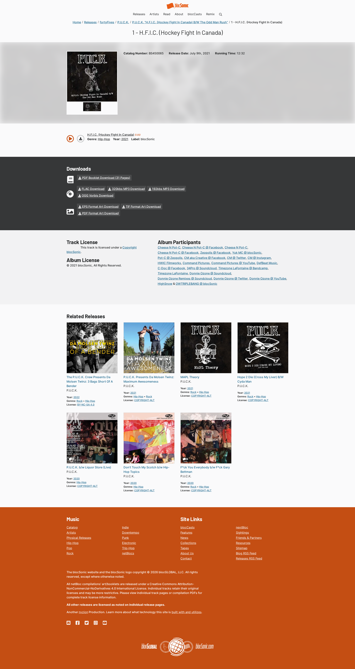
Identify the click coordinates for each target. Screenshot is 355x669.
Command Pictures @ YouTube (233, 263)
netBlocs (128, 553)
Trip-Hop (128, 548)
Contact (186, 558)
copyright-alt (144, 400)
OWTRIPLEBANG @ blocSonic (196, 283)
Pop (69, 548)
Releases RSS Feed (249, 558)
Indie (125, 527)
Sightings (242, 532)
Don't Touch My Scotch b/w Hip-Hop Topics (146, 469)
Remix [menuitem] (210, 14)
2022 (76, 397)
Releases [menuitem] (139, 14)
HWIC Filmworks (169, 263)
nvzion (83, 612)
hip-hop (104, 139)
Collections (188, 543)
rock (79, 400)
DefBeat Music (267, 263)
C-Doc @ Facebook (171, 268)
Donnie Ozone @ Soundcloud (210, 273)
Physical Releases (79, 538)
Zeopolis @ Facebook (215, 252)
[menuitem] (220, 14)
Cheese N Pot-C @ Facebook (202, 247)
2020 (76, 478)
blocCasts (187, 527)
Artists (71, 532)
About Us (187, 553)
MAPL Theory (189, 377)
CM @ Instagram (259, 258)
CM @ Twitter (236, 258)
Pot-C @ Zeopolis (170, 258)
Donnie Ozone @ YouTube (267, 278)
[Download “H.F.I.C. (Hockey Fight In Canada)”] (80, 138)
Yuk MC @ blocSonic (246, 252)
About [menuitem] (179, 14)
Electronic (129, 543)
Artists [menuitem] (154, 14)
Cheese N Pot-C (169, 247)
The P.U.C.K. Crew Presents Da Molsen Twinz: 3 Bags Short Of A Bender (90, 381)
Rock (70, 553)
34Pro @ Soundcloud (202, 268)
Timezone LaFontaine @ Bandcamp (243, 268)
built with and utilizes (186, 612)
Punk (125, 538)
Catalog (72, 527)
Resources (243, 543)
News (184, 538)
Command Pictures (196, 263)
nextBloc (242, 527)
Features (186, 532)
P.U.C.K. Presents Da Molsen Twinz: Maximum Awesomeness (149, 379)
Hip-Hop (73, 543)
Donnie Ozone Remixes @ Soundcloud (185, 278)
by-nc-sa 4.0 (85, 404)
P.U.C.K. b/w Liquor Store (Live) (89, 467)
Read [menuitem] (166, 14)
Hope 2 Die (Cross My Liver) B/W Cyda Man (260, 379)
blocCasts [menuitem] (195, 14)
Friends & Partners (249, 538)
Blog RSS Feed (246, 553)
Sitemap (241, 548)
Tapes (184, 548)
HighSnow (165, 283)
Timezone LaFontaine (173, 273)
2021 (124, 139)
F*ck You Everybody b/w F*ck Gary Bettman (205, 469)
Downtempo (130, 532)
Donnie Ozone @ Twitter (231, 278)
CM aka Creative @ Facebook (204, 258)
